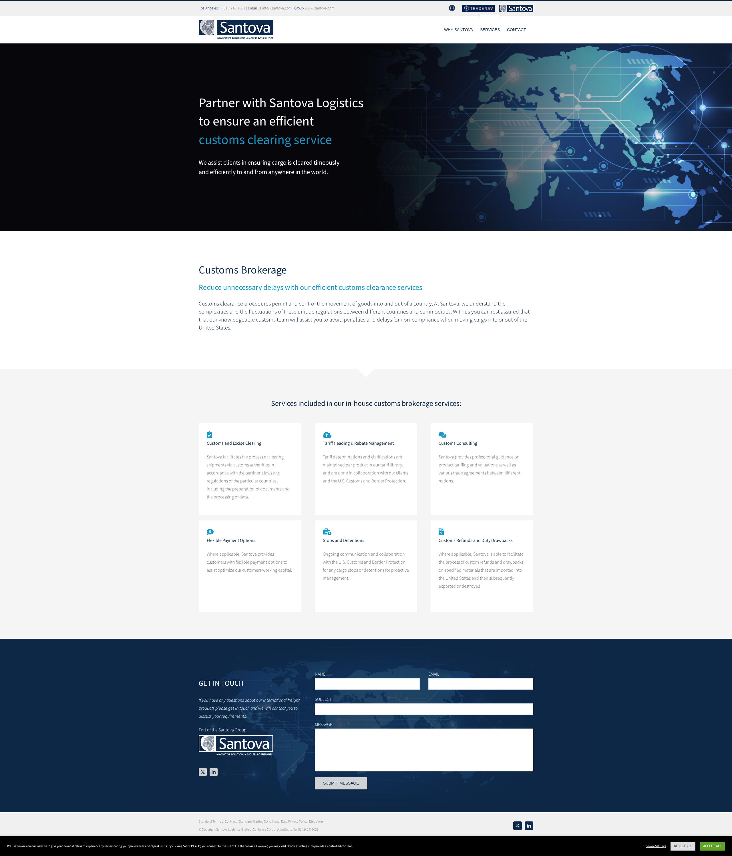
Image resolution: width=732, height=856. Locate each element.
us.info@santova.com (275, 8)
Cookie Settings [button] (656, 846)
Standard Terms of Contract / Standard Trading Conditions (239, 821)
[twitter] (203, 772)
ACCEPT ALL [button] (712, 846)
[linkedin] (214, 772)
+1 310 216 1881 (232, 8)
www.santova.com (320, 8)
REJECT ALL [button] (683, 846)
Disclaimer (316, 821)
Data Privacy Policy (294, 821)
